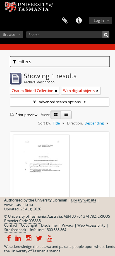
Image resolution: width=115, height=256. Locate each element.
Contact (10, 225)
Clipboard (65, 21)
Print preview (26, 114)
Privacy (68, 225)
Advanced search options (60, 101)
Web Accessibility (91, 225)
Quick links (79, 21)
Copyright (29, 225)
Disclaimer (49, 225)
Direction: (75, 123)
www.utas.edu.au (18, 204)
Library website (83, 200)
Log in (99, 20)
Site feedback (15, 229)
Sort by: (44, 123)
